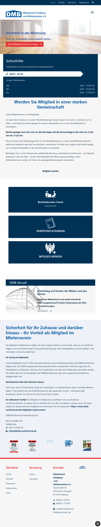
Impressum (72, 3)
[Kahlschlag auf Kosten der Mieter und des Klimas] (24, 297)
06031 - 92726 (16, 74)
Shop (8, 493)
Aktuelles (33, 479)
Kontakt (61, 3)
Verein (32, 474)
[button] (6, 37)
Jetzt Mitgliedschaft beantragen (23, 44)
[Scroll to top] (95, 521)
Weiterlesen (42, 311)
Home (53, 3)
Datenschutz (84, 3)
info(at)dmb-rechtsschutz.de (22, 431)
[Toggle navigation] (92, 12)
